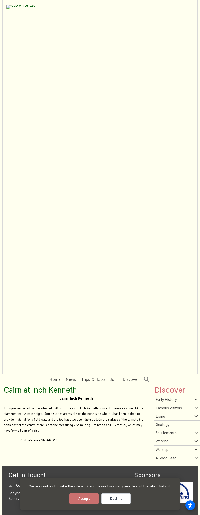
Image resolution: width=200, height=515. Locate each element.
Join (114, 379)
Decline (116, 498)
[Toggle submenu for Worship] (196, 449)
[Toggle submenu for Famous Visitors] (196, 408)
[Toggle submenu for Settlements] (196, 433)
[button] (147, 379)
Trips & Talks (93, 379)
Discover (131, 379)
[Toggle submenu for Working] (196, 441)
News (71, 379)
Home (54, 379)
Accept (84, 498)
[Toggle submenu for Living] (196, 416)
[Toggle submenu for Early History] (196, 400)
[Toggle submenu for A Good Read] (196, 458)
